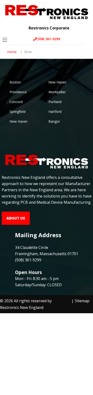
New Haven (57, 82)
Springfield (18, 111)
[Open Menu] (4, 40)
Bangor (54, 121)
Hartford (55, 111)
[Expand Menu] (85, 24)
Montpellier (57, 92)
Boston (15, 82)
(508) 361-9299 (48, 39)
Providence (18, 92)
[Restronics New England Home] (46, 11)
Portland (55, 101)
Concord (16, 101)
